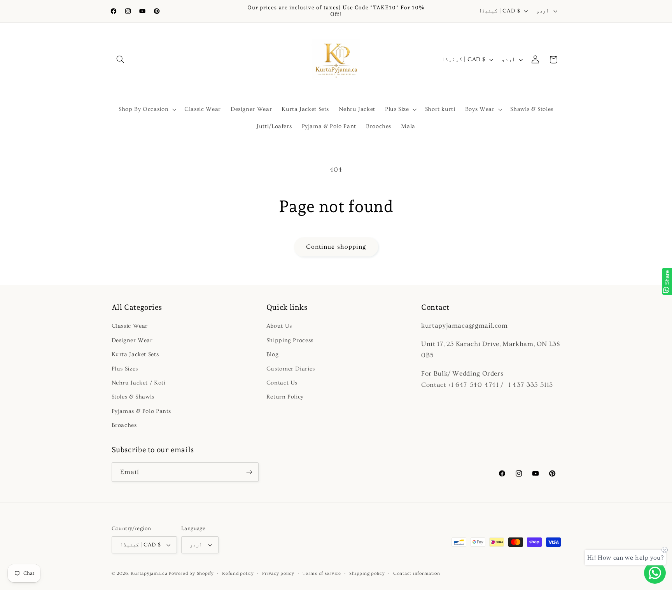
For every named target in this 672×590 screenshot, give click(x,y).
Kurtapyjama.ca (149, 573)
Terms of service (322, 573)
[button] (121, 59)
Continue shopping (336, 246)
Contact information (416, 573)
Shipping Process (289, 340)
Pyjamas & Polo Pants (142, 411)
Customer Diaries (290, 368)
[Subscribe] (249, 471)
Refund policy (238, 573)
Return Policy (285, 396)
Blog (272, 354)
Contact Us (282, 382)
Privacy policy (278, 573)
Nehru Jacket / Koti (139, 382)
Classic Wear (130, 326)
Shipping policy (367, 573)
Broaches (124, 425)
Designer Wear (132, 340)
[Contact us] (655, 573)
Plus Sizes (125, 368)
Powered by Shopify (191, 573)
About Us (279, 326)
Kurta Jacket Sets (135, 354)
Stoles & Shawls (133, 396)
